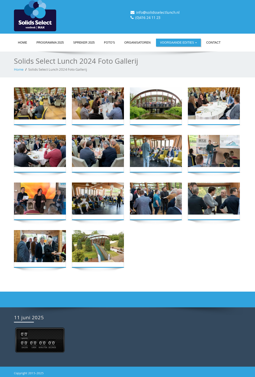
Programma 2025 (50, 42)
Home (22, 42)
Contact (213, 42)
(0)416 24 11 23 (147, 17)
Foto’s (109, 42)
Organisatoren (137, 42)
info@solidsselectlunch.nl (157, 12)
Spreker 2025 (84, 42)
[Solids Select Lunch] (69, 15)
